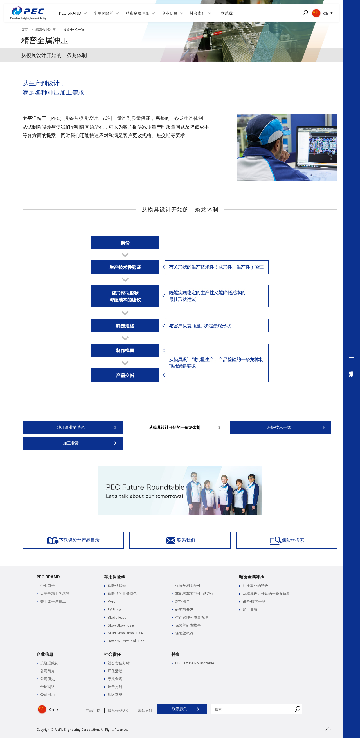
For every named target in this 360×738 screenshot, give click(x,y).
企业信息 (45, 654)
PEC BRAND (48, 576)
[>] (328, 735)
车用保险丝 (114, 576)
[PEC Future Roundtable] (180, 469)
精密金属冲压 (45, 29)
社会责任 (112, 654)
